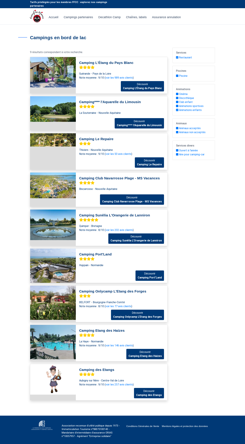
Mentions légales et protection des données (185, 426)
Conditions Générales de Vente (142, 426)
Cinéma (183, 94)
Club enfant (186, 102)
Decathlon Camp (109, 17)
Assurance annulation (166, 17)
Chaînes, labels (136, 17)
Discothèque (186, 98)
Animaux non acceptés (192, 132)
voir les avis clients (119, 77)
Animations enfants (190, 110)
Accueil (53, 17)
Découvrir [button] (142, 86)
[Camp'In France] (37, 17)
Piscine (183, 75)
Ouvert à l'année (188, 150)
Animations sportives (191, 106)
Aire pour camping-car (191, 154)
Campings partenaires (78, 17)
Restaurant (185, 57)
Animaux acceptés (190, 128)
